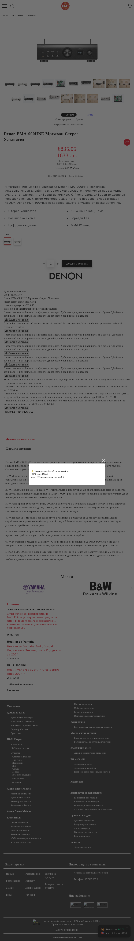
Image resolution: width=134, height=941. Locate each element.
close (103, 461)
